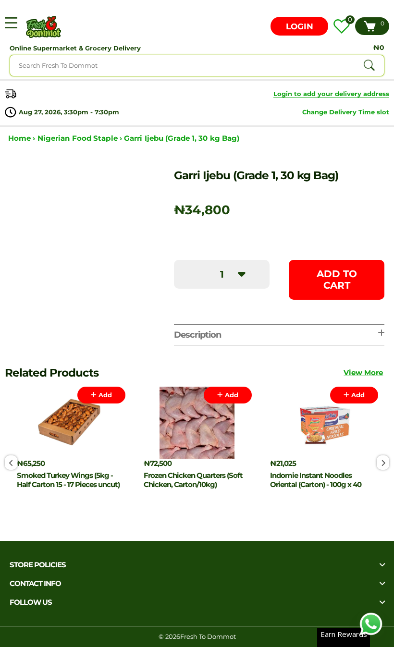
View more (363, 372)
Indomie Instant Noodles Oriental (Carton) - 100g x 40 (315, 480)
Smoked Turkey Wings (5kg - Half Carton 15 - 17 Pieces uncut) (68, 480)
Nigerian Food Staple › (80, 138)
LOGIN (299, 26)
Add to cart (337, 279)
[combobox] (197, 65)
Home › (22, 138)
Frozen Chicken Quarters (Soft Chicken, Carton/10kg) (193, 480)
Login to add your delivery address (331, 94)
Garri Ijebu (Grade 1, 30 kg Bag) (181, 138)
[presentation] (11, 462)
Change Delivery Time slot (345, 112)
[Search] (369, 65)
